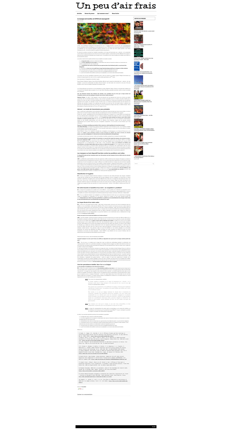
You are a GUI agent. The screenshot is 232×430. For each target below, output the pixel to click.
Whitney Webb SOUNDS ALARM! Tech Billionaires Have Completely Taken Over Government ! (143, 102)
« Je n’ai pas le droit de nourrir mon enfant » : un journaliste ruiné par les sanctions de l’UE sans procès (144, 87)
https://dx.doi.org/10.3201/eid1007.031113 (93, 340)
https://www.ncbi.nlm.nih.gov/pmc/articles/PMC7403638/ (93, 353)
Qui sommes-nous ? (103, 13)
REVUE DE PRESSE (140, 18)
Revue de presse (89, 13)
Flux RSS (153, 426)
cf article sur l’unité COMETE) (88, 213)
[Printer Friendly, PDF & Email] (80, 389)
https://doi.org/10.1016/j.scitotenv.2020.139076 (91, 370)
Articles (79, 13)
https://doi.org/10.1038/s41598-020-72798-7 (102, 336)
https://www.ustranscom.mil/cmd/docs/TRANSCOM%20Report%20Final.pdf (109, 359)
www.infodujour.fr (126, 45)
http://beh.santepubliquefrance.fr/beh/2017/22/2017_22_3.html (95, 376)
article (108, 45)
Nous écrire (115, 13)
